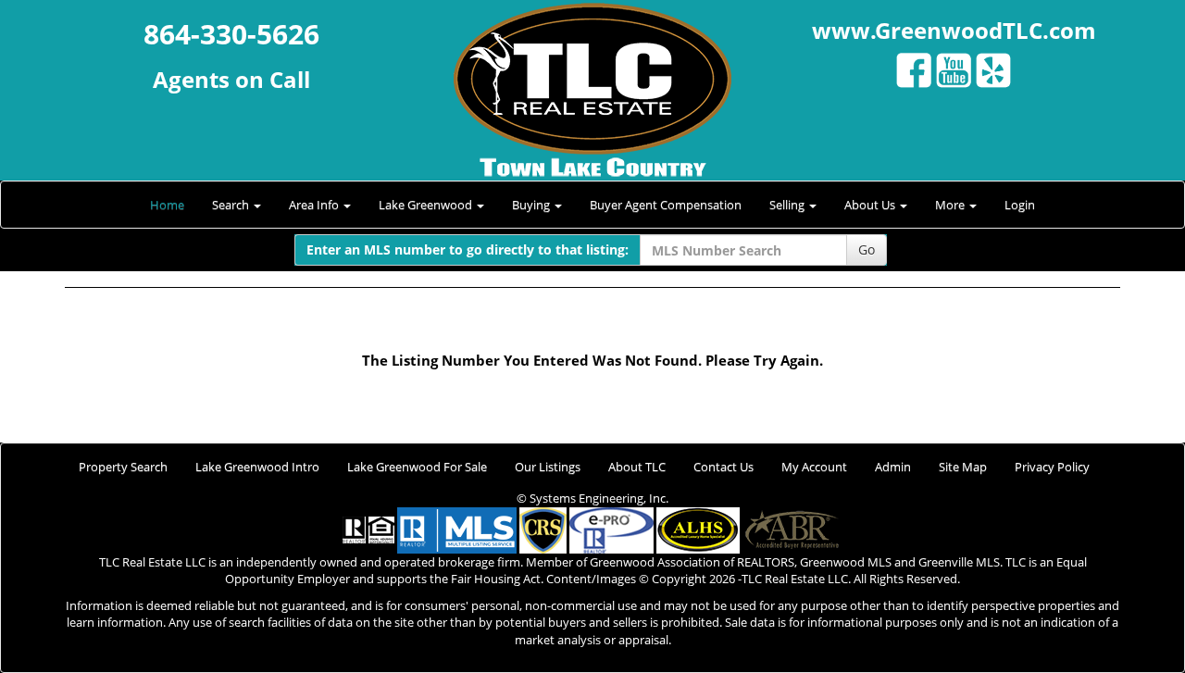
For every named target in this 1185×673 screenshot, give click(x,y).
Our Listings (547, 466)
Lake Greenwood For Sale (417, 466)
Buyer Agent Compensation (666, 204)
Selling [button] (788, 204)
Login (1019, 204)
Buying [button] (532, 204)
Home (167, 204)
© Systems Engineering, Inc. (592, 498)
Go (866, 249)
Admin (893, 466)
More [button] (951, 204)
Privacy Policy (1052, 466)
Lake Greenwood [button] (427, 204)
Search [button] (232, 204)
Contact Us (723, 466)
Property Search (123, 466)
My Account (814, 466)
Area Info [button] (315, 204)
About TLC (637, 466)
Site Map (963, 466)
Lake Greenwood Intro (257, 466)
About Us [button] (871, 204)
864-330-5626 (231, 34)
